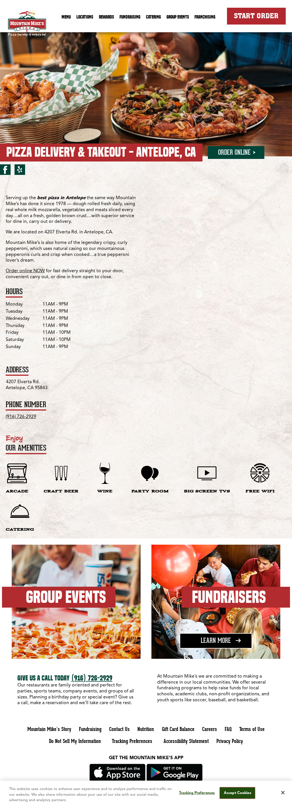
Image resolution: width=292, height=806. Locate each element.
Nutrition (145, 729)
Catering (153, 17)
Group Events (178, 17)
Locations (84, 17)
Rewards (106, 17)
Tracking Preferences (132, 741)
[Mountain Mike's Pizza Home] (27, 24)
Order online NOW (25, 271)
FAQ (228, 729)
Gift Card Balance (178, 729)
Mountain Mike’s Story (49, 729)
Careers (209, 729)
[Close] (283, 792)
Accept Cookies (237, 793)
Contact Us (119, 729)
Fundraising (129, 17)
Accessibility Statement (186, 741)
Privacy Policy (229, 741)
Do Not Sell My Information (75, 741)
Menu (66, 17)
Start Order (256, 15)
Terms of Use (252, 729)
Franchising (204, 17)
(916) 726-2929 (21, 417)
